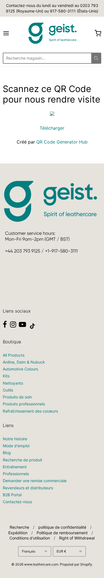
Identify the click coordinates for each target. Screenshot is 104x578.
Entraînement (15, 466)
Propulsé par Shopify (76, 564)
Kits (6, 376)
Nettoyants (13, 383)
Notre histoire (15, 438)
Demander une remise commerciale (35, 480)
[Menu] (12, 33)
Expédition (17, 532)
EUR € (61, 551)
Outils (8, 390)
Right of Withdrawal (77, 538)
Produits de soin (17, 397)
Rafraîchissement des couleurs (30, 411)
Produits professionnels (24, 403)
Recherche (19, 527)
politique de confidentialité (62, 527)
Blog (7, 452)
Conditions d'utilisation (29, 538)
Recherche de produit (22, 459)
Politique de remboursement (62, 532)
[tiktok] (32, 326)
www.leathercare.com (41, 564)
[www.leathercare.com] (52, 33)
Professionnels (16, 473)
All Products (13, 355)
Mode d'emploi (16, 445)
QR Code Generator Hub (62, 142)
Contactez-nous (17, 501)
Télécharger (52, 128)
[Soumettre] (96, 58)
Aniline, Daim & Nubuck (24, 362)
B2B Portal (12, 494)
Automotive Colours (20, 369)
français (28, 551)
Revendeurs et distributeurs (28, 487)
